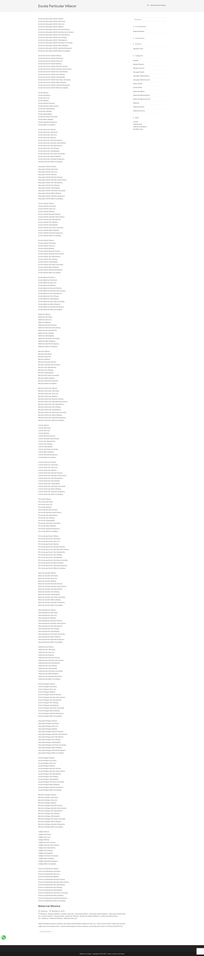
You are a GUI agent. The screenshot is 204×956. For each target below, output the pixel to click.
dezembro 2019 (138, 49)
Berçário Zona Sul (68, 914)
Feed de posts (137, 124)
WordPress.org (138, 129)
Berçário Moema (54, 914)
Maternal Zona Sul (70, 918)
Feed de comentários (140, 127)
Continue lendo (47, 931)
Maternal (45, 918)
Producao (44, 911)
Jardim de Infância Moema (89, 916)
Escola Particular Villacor (158, 5)
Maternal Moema (49, 906)
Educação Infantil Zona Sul (141, 80)
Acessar (135, 122)
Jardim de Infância (72, 916)
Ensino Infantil (47, 916)
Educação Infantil (82, 914)
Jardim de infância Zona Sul (141, 99)
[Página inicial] (148, 5)
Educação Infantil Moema (99, 914)
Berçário (44, 914)
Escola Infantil (59, 916)
